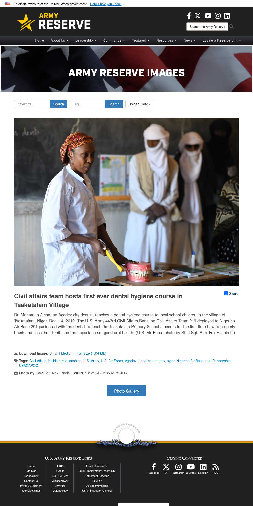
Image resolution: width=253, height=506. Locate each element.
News (188, 40)
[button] (108, 4)
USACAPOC (28, 365)
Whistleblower (60, 480)
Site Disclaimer (31, 490)
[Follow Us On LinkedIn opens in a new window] (203, 468)
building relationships (64, 360)
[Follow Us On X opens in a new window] (166, 468)
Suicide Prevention (97, 485)
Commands (112, 40)
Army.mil (60, 485)
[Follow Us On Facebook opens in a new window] (154, 468)
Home (39, 40)
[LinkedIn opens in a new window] (227, 15)
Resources (164, 40)
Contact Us (31, 480)
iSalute (60, 470)
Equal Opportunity (97, 466)
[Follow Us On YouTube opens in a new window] (191, 468)
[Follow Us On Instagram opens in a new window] (178, 468)
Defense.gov (60, 490)
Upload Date (138, 103)
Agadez (131, 360)
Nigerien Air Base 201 (193, 360)
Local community (152, 360)
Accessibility (31, 475)
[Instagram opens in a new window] (218, 15)
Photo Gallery (126, 391)
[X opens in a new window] (197, 15)
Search (58, 103)
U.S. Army (91, 360)
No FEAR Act (60, 475)
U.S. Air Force (112, 360)
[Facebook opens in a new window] (189, 15)
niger (170, 360)
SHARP (97, 480)
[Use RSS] (215, 468)
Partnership (221, 360)
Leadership (84, 40)
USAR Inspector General (97, 490)
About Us (58, 40)
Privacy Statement (31, 485)
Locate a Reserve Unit (220, 40)
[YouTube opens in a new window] (207, 15)
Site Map (31, 470)
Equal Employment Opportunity (96, 470)
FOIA (60, 466)
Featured (139, 40)
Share (233, 293)
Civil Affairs (37, 360)
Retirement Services (97, 475)
